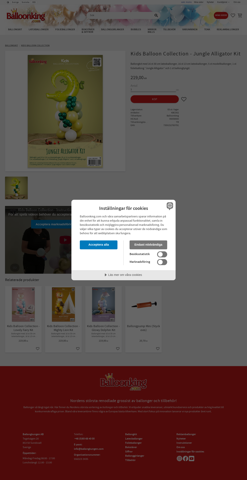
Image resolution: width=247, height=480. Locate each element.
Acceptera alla (98, 244)
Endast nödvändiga (148, 244)
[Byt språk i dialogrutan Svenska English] (169, 206)
